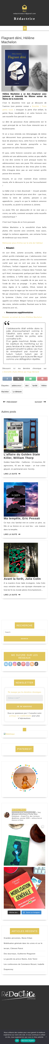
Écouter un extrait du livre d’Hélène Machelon (22, 317)
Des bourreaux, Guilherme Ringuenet (19, 954)
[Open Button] (25, 28)
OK (17, 1040)
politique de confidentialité (20, 716)
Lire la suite (10, 474)
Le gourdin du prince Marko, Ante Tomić (20, 959)
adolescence (16, 386)
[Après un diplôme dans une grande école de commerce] (24, 888)
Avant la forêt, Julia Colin (22, 578)
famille (34, 386)
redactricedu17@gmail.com (24, 13)
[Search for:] (24, 633)
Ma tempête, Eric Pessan (22, 518)
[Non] (46, 1037)
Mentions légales (28, 1040)
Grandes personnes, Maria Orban (18, 938)
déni (26, 386)
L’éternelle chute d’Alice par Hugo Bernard (21, 372)
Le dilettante (17, 392)
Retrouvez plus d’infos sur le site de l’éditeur (23, 243)
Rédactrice (24, 18)
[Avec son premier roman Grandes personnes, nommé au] (24, 845)
